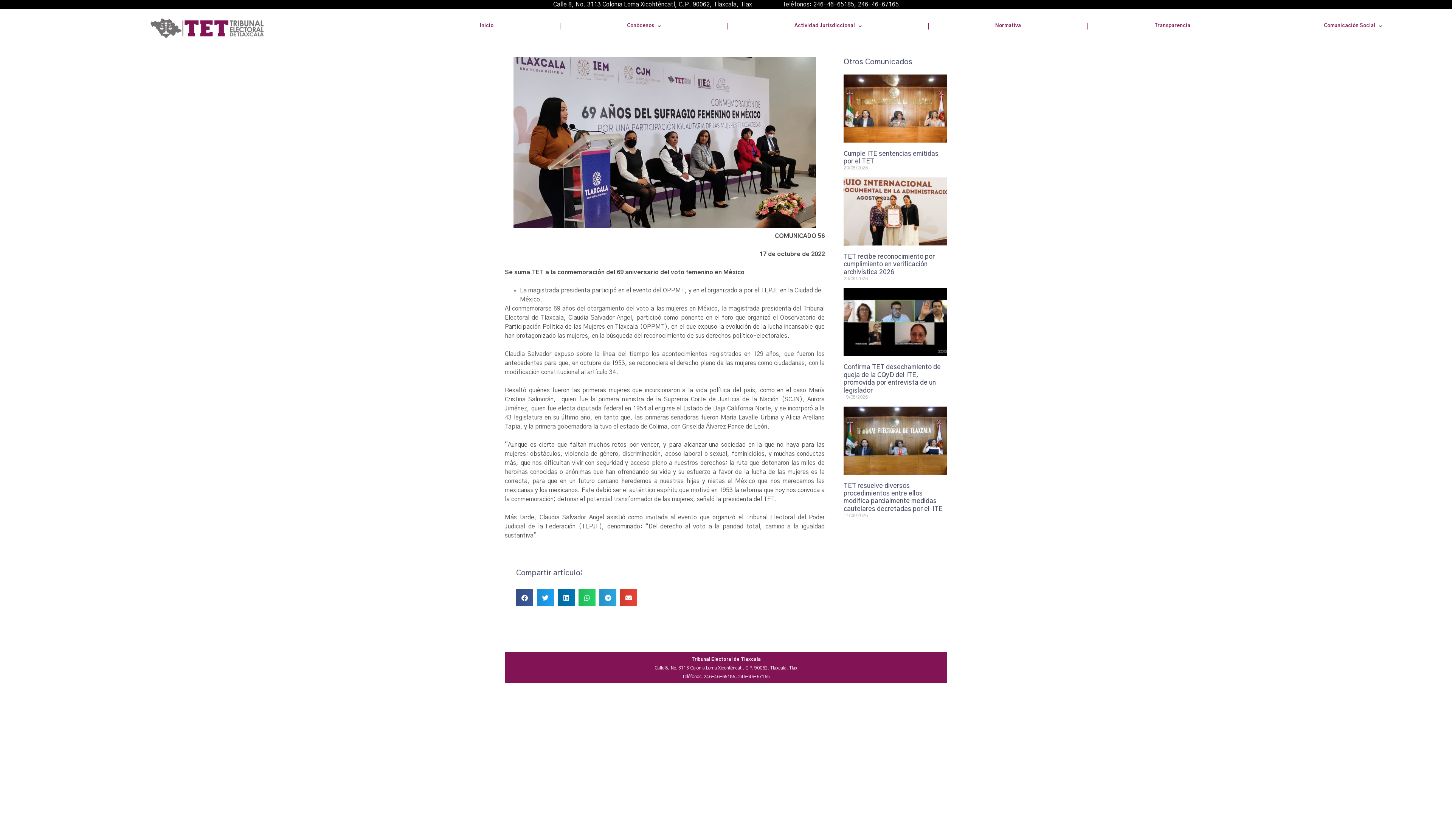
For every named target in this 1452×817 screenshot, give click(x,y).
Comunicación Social (1349, 25)
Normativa (1008, 25)
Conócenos (640, 25)
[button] (524, 597)
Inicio (486, 25)
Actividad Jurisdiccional (824, 25)
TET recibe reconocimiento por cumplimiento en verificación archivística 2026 (889, 264)
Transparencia (1172, 25)
